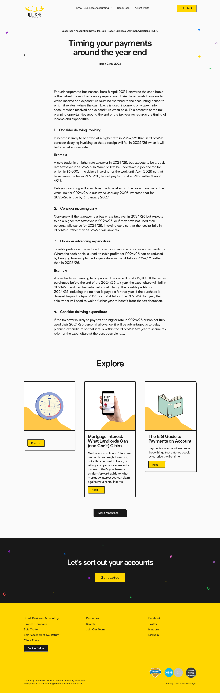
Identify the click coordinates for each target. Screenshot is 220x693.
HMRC (154, 31)
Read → (35, 443)
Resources (123, 7)
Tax (98, 31)
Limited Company (35, 624)
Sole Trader (107, 31)
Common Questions (138, 31)
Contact (187, 8)
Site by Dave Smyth (185, 683)
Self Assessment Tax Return (41, 634)
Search (90, 624)
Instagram (154, 629)
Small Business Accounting (92, 7)
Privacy (169, 683)
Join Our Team (95, 629)
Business (121, 31)
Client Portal (142, 7)
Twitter (152, 624)
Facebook (154, 618)
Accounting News (85, 31)
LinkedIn (153, 634)
